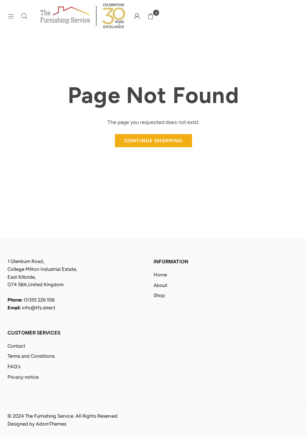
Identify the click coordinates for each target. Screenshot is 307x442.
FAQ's (14, 366)
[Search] (24, 16)
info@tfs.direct (38, 308)
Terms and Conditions (31, 356)
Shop (159, 295)
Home (160, 275)
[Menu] (11, 16)
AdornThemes (51, 424)
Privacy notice (23, 377)
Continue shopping (153, 140)
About (160, 285)
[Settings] (137, 16)
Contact (16, 346)
